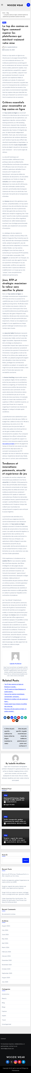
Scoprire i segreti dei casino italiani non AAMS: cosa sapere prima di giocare (14, 840)
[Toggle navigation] (2, 5)
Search (5, 855)
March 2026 (5, 947)
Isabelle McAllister (12, 47)
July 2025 (5, 982)
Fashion (4, 1011)
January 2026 (6, 956)
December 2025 (7, 960)
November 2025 (7, 964)
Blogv (3, 1007)
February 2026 (6, 952)
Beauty (4, 998)
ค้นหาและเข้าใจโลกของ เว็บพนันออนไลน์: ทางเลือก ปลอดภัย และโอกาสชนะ (14, 800)
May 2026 (5, 939)
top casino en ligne (8, 443)
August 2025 (6, 977)
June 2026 (5, 934)
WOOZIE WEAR (15, 5)
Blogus (24, 1068)
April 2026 (5, 943)
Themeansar (15, 1070)
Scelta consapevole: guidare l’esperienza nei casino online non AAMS (15, 821)
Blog (4, 22)
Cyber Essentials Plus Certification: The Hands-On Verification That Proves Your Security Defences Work (14, 900)
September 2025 (7, 973)
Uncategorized (6, 1024)
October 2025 (6, 969)
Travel (4, 1020)
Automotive (5, 994)
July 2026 (5, 930)
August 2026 (6, 926)
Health (4, 1015)
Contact (3, 1038)
